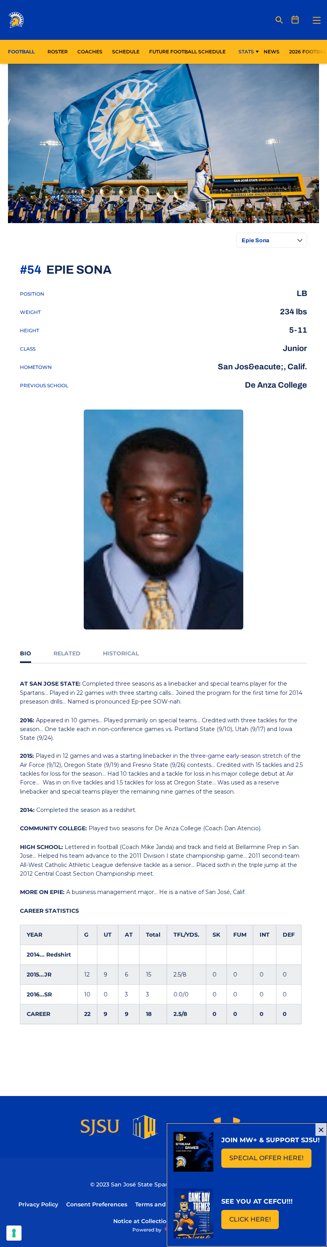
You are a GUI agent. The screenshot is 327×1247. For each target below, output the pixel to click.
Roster (57, 52)
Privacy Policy (38, 1204)
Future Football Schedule (187, 52)
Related (67, 653)
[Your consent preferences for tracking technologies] (14, 1233)
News (272, 52)
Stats (246, 52)
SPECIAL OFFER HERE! (270, 1160)
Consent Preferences (96, 1204)
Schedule (126, 52)
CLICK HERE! (254, 1222)
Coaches (89, 52)
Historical (121, 653)
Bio (25, 653)
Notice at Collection (141, 1221)
